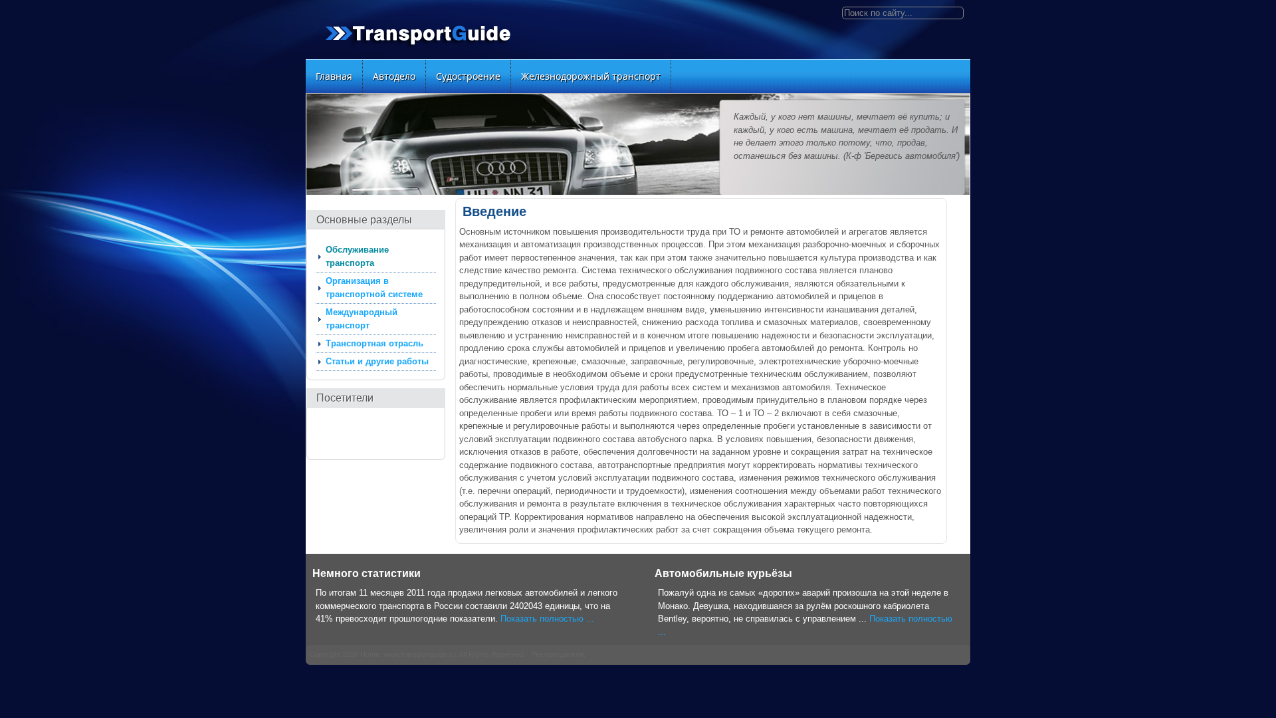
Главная (334, 76)
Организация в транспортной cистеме (374, 287)
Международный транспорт (361, 318)
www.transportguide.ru (419, 654)
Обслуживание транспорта (357, 256)
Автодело (394, 76)
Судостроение (468, 76)
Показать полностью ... (547, 619)
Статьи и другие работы (377, 361)
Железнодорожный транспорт (591, 76)
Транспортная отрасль (374, 343)
